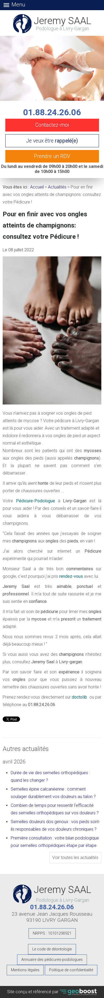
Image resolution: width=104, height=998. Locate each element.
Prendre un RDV (52, 156)
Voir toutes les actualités (75, 857)
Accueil (37, 187)
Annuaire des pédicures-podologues (52, 959)
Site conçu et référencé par (33, 991)
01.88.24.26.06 (52, 112)
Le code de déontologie (52, 949)
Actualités (57, 187)
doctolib (79, 697)
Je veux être (52, 141)
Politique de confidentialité (71, 970)
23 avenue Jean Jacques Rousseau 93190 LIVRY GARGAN (52, 917)
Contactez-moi (52, 125)
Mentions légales (25, 970)
